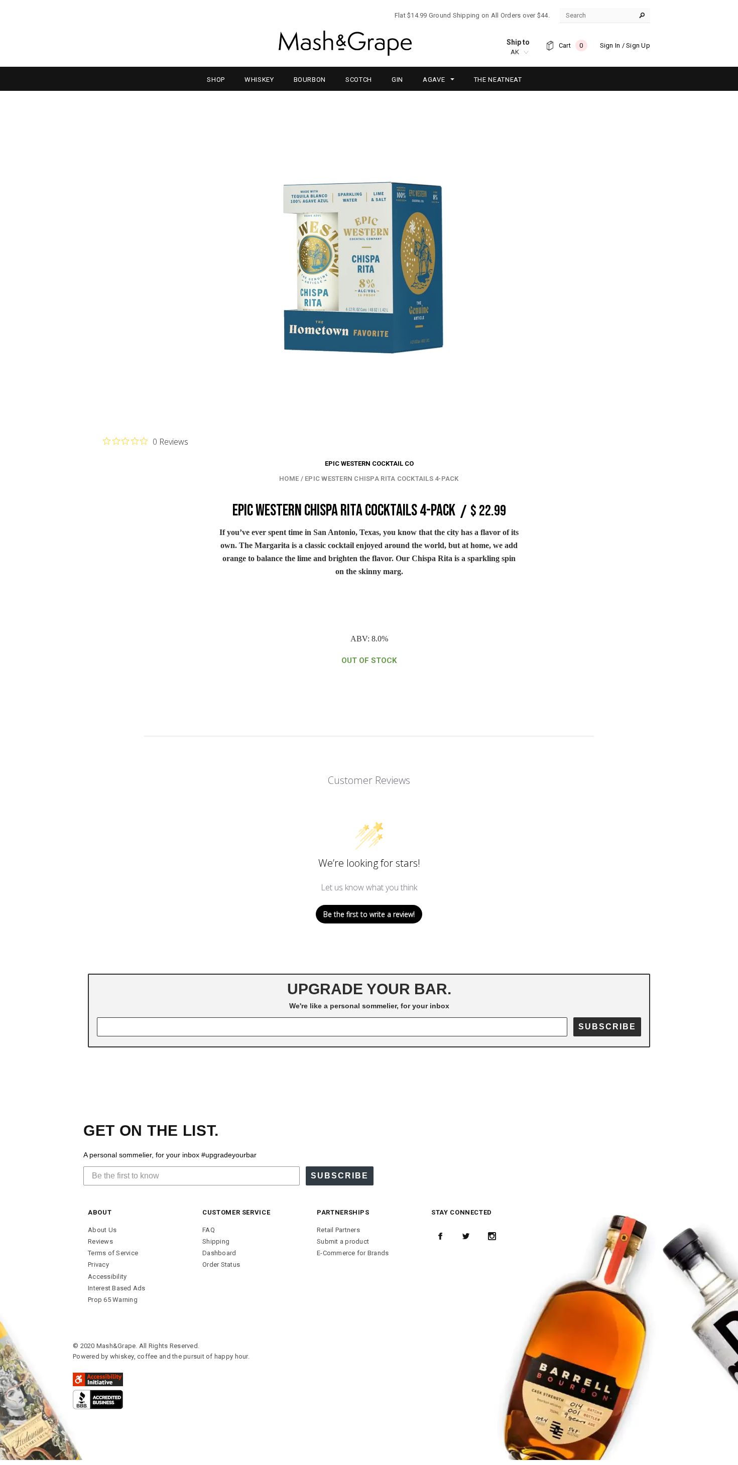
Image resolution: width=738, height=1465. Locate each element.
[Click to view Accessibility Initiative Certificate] (98, 1379)
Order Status (221, 1264)
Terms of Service (113, 1253)
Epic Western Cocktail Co (369, 463)
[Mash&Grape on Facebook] (440, 1236)
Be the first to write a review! (369, 914)
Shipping (215, 1241)
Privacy (98, 1264)
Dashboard (219, 1253)
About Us (102, 1230)
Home (289, 478)
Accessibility (107, 1276)
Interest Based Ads (117, 1288)
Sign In (610, 45)
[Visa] (98, 1399)
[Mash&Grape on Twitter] (466, 1236)
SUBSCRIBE (607, 1026)
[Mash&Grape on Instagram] (492, 1236)
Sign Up (638, 45)
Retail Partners (338, 1230)
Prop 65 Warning (113, 1299)
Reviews (100, 1241)
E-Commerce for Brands (353, 1253)
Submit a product (343, 1241)
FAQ (208, 1230)
